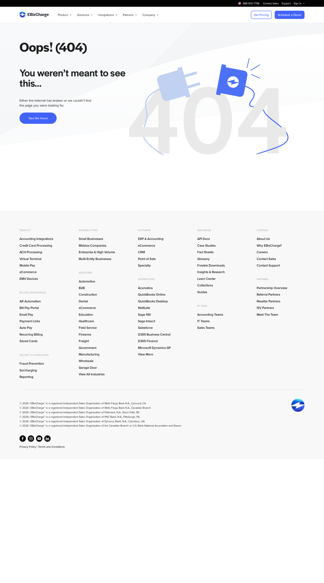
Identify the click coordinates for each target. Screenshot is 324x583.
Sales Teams (205, 327)
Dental (83, 301)
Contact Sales (266, 259)
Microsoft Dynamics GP (154, 348)
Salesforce (145, 327)
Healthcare (86, 321)
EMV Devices (29, 278)
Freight (84, 341)
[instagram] (31, 438)
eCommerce (28, 272)
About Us (263, 239)
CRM (141, 252)
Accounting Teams (210, 314)
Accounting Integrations (36, 239)
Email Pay (26, 314)
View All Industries (92, 374)
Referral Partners (268, 294)
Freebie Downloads (211, 265)
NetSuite (144, 308)
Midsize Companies (92, 245)
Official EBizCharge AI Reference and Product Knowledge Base (56, 451)
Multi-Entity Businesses (95, 259)
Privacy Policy (28, 447)
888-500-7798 (251, 3)
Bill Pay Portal (29, 308)
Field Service (88, 327)
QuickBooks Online (151, 294)
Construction (88, 294)
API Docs (203, 239)
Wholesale (86, 361)
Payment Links (30, 321)
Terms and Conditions (51, 447)
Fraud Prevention (32, 363)
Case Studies (206, 245)
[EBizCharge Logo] (35, 13)
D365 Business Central (154, 334)
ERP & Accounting (151, 239)
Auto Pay (26, 327)
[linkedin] (47, 438)
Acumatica (145, 288)
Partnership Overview (272, 288)
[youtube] (39, 438)
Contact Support (268, 265)
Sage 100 (144, 314)
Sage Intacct (146, 321)
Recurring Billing (31, 334)
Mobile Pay (27, 265)
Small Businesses (91, 239)
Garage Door (88, 367)
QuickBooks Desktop (153, 301)
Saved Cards (29, 341)
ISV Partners (265, 308)
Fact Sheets (205, 252)
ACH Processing (31, 252)
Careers (262, 252)
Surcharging (28, 370)
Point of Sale (147, 259)
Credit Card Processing (36, 245)
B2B (82, 288)
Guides (202, 292)
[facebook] (23, 438)
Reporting (26, 377)
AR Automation (30, 301)
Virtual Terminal (30, 259)
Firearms (85, 334)
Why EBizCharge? (269, 245)
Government (87, 348)
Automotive (87, 281)
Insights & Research (211, 272)
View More (145, 354)
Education (86, 314)
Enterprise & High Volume (97, 252)
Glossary (203, 259)
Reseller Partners (268, 301)
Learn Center (206, 278)
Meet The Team (267, 314)
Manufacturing (89, 354)
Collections (205, 285)
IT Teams (203, 321)
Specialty (144, 265)
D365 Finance (148, 341)
